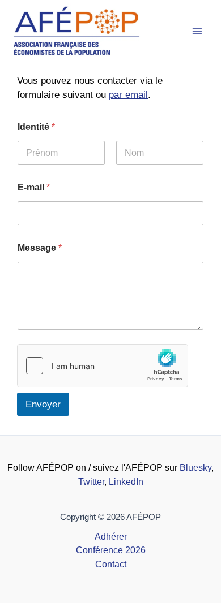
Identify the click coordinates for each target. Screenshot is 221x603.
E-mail (34, 187)
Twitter (91, 482)
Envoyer (43, 404)
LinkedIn (126, 482)
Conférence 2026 (111, 550)
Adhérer (111, 536)
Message (40, 248)
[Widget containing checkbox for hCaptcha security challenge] (102, 365)
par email (128, 94)
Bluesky (195, 467)
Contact (110, 564)
